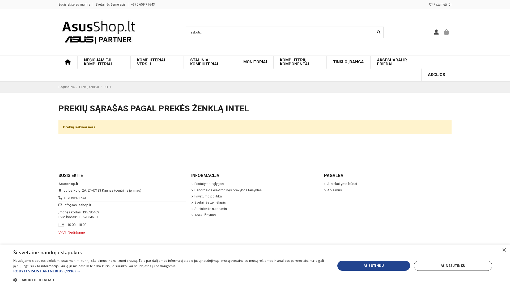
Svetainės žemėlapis (111, 4)
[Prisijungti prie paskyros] (436, 32)
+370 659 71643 (143, 4)
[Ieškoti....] (378, 32)
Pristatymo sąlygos (209, 184)
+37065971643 (75, 198)
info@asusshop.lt (77, 205)
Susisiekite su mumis (74, 4)
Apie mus (334, 190)
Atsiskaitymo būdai (342, 184)
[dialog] (255, 265)
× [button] (504, 250)
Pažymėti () (442, 4)
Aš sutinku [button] (374, 265)
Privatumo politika (208, 196)
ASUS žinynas (205, 215)
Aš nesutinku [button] (453, 265)
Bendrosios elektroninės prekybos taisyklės (228, 190)
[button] (169, 271)
